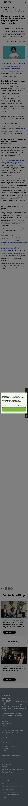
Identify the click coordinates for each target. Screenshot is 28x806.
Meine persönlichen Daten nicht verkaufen (14, 405)
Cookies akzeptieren (14, 409)
